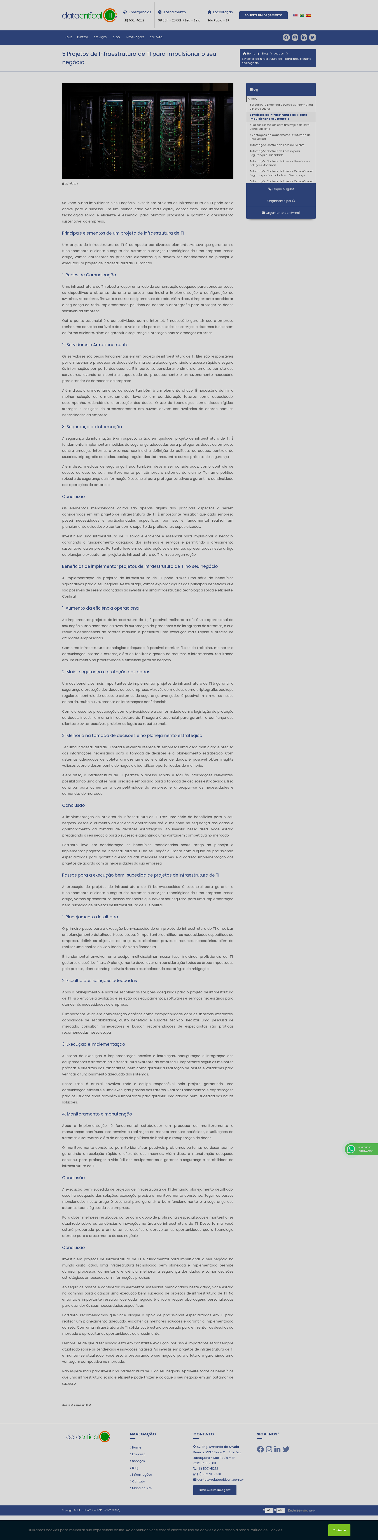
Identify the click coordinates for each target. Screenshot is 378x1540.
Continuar (339, 1530)
